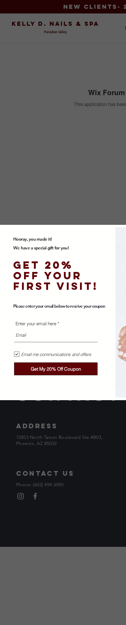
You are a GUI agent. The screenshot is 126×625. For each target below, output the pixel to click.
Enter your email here (36, 323)
